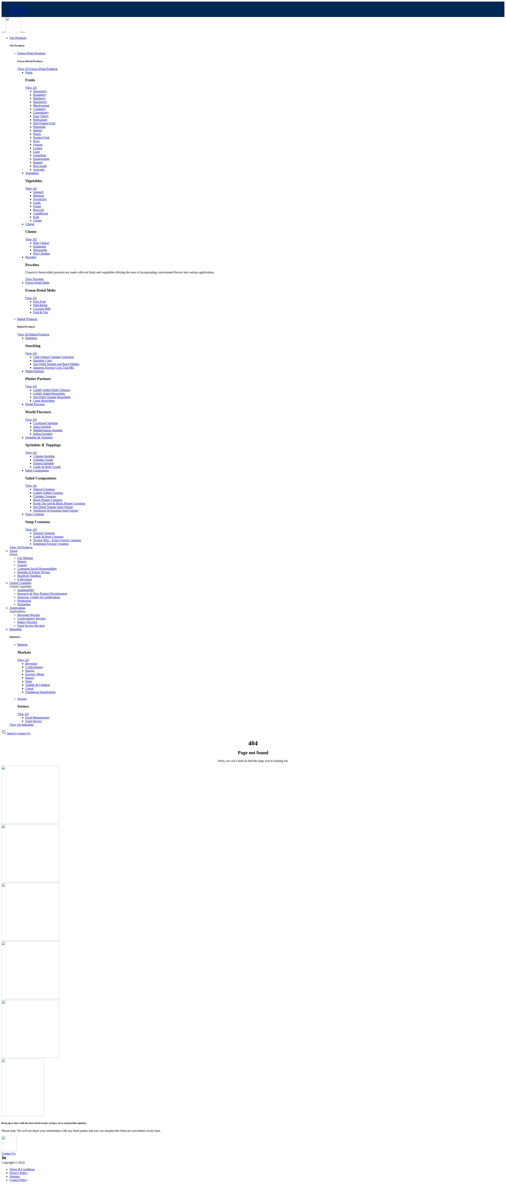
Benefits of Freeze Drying (33, 572)
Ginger (37, 220)
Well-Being (40, 305)
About (13, 551)
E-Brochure (24, 579)
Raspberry (39, 94)
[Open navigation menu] (23, 32)
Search (11, 733)
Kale (36, 217)
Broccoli (38, 210)
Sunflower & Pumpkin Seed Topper (55, 510)
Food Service (33, 721)
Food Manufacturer (37, 717)
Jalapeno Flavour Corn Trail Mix (53, 367)
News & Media (19, 11)
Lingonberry (41, 112)
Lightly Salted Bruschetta (49, 393)
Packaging (23, 604)
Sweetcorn (39, 199)
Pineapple (39, 127)
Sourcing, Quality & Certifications (38, 597)
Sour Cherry (41, 116)
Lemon (37, 148)
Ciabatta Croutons (44, 496)
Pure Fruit (39, 301)
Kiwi (36, 141)
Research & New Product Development (42, 593)
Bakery (29, 677)
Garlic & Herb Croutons (48, 536)
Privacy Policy (18, 1173)
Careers (22, 565)
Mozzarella (40, 250)
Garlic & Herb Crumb (47, 467)
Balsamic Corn (42, 360)
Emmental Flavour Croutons (51, 543)
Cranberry (39, 109)
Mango (37, 130)
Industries (15, 629)
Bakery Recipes (27, 622)
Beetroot (38, 195)
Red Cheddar (41, 253)
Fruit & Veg (40, 312)
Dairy (28, 681)
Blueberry (39, 98)
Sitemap (14, 1176)
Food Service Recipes (31, 625)
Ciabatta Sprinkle (44, 456)
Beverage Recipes (28, 615)
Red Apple (40, 166)
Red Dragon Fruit (44, 123)
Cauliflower (40, 213)
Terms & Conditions (22, 1169)
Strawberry (40, 91)
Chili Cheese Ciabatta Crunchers (53, 357)
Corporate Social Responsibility (37, 568)
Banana (38, 162)
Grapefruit (39, 155)
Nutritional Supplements (40, 692)
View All (31, 87)
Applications (17, 608)
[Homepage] (14, 31)
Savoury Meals (34, 674)
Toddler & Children (37, 685)
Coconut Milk (42, 308)
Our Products (17, 38)
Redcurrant (40, 119)
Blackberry (40, 102)
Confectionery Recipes (31, 618)
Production (24, 600)
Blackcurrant (41, 105)
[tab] (260, 53)
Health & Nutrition (29, 575)
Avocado (38, 169)
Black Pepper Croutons (47, 500)
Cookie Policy (18, 1180)
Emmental (39, 246)
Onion (37, 206)
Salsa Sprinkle (42, 426)
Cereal (29, 688)
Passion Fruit (41, 137)
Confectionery (34, 667)
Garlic (37, 202)
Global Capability (20, 583)
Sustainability (25, 590)
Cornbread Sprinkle (45, 423)
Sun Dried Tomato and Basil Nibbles (56, 364)
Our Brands (16, 7)
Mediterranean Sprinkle (47, 430)
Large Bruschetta (44, 400)
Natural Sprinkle (43, 463)
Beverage (31, 663)
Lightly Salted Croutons (48, 492)
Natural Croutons (44, 489)
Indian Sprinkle (42, 434)
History (22, 561)
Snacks (29, 670)
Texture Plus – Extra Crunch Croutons (57, 540)
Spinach (38, 192)
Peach (37, 134)
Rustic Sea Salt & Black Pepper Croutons (59, 503)
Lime (36, 151)
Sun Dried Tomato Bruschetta (51, 397)
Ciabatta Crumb (43, 459)
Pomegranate (41, 159)
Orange (37, 144)
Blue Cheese (41, 243)
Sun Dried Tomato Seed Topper (53, 507)
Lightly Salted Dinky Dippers (51, 390)
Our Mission (25, 558)
